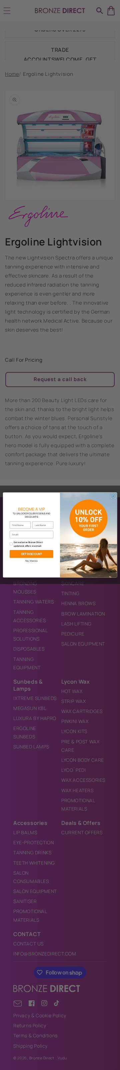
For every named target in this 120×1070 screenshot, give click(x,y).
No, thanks (31, 560)
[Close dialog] (113, 496)
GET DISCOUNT (31, 554)
